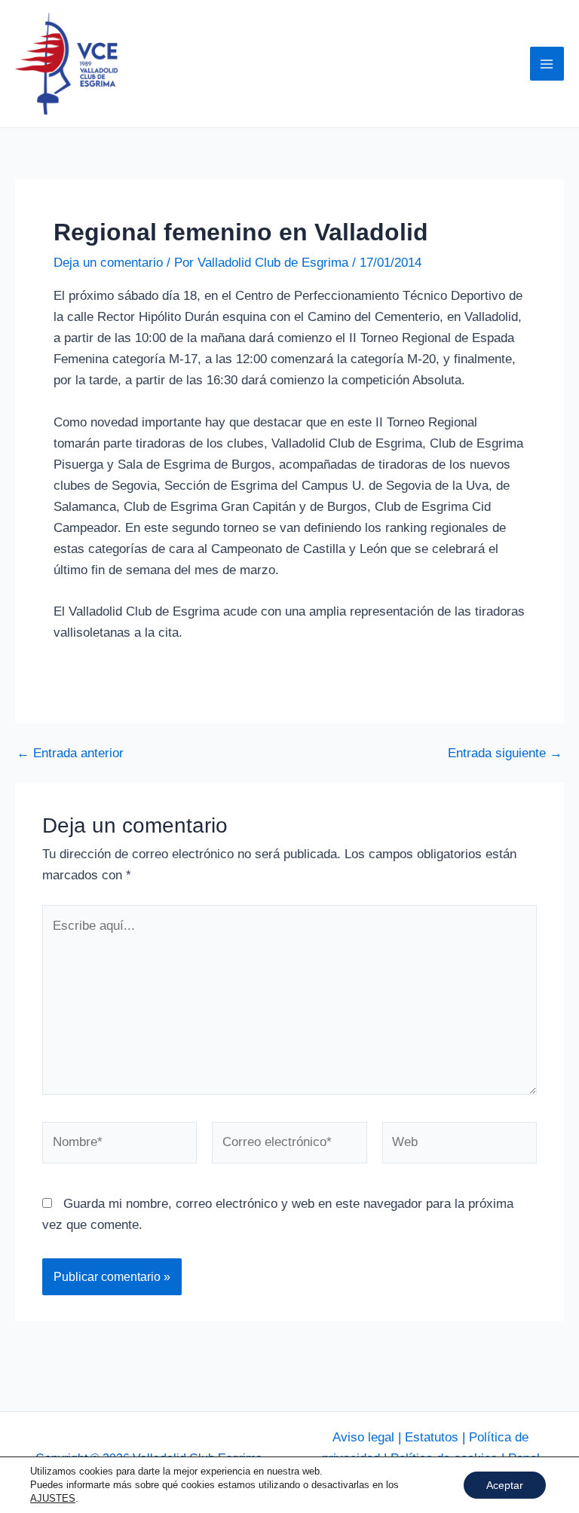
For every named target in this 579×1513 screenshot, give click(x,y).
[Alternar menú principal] (547, 64)
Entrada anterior (70, 753)
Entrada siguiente (505, 753)
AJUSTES (52, 1498)
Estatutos (431, 1437)
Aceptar (504, 1485)
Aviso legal (363, 1437)
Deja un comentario (108, 262)
